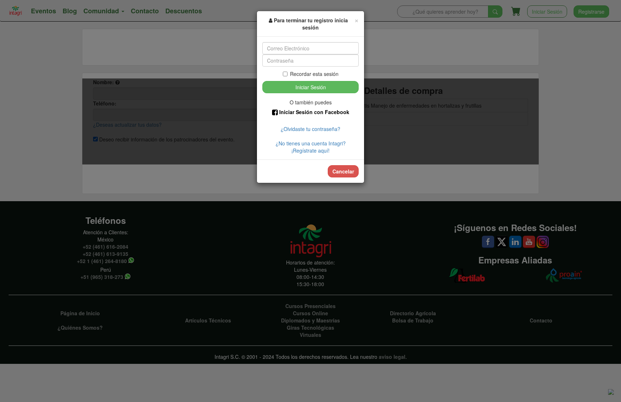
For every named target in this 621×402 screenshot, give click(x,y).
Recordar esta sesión (314, 73)
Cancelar (343, 171)
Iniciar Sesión (310, 87)
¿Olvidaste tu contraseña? (310, 128)
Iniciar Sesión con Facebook (313, 112)
